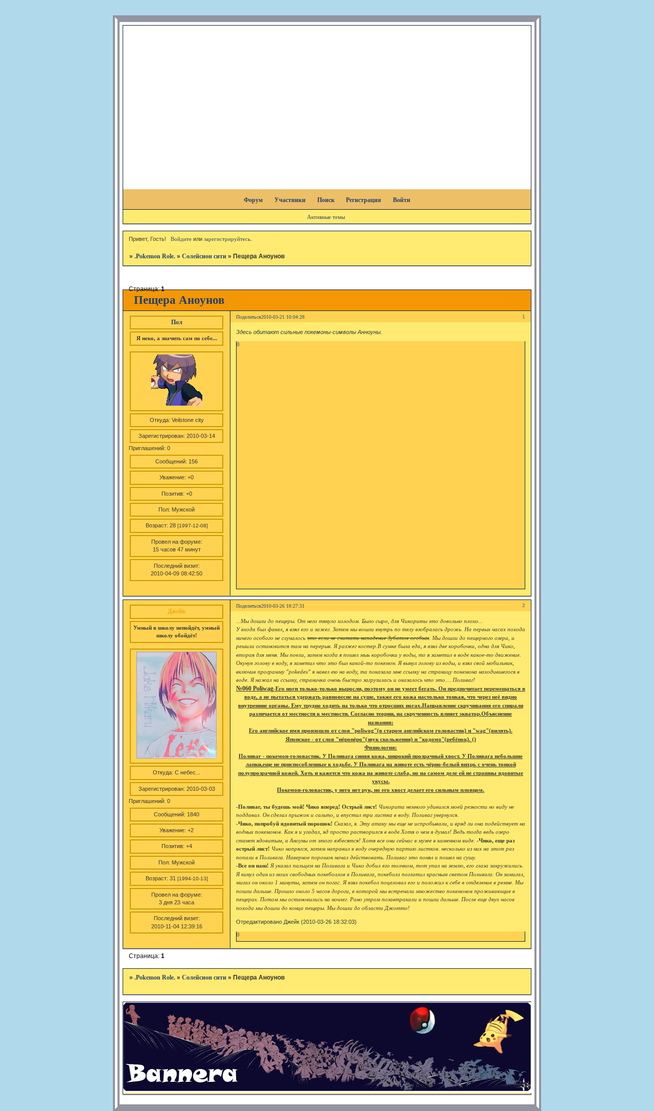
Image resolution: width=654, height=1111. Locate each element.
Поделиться (248, 317)
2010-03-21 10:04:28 (283, 317)
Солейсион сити (204, 256)
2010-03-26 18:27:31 (283, 606)
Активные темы (326, 217)
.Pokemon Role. (154, 256)
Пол (176, 322)
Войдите (181, 239)
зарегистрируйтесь (227, 239)
